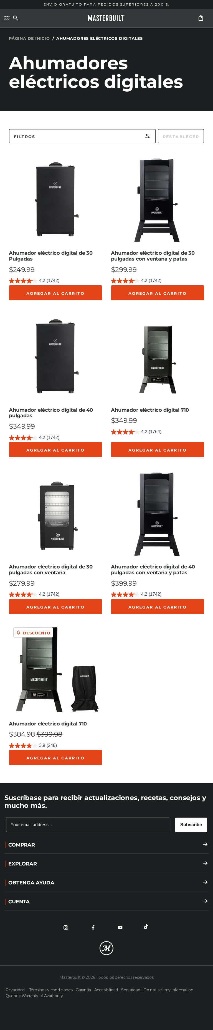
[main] (106, 391)
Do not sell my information (168, 989)
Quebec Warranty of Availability (34, 995)
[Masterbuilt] (106, 18)
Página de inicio (29, 38)
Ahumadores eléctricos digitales (99, 38)
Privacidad (16, 989)
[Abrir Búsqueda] (15, 18)
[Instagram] (65, 927)
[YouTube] (120, 927)
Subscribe (191, 824)
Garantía (84, 989)
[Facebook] (93, 927)
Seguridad (131, 989)
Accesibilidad (106, 989)
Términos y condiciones (51, 989)
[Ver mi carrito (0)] (201, 18)
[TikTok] (147, 927)
